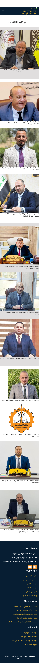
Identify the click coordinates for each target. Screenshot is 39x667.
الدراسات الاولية (31, 583)
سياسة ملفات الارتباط (29, 636)
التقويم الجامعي (31, 575)
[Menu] (3, 10)
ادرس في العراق (31, 591)
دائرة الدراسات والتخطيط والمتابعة (25, 614)
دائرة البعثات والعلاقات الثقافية (26, 610)
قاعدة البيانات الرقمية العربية (27, 618)
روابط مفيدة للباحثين (30, 595)
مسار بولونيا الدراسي (30, 580)
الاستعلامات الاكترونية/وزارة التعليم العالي (22, 622)
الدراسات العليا (32, 587)
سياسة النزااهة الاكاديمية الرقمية (24, 640)
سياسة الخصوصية (30, 632)
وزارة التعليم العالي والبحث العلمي (25, 606)
